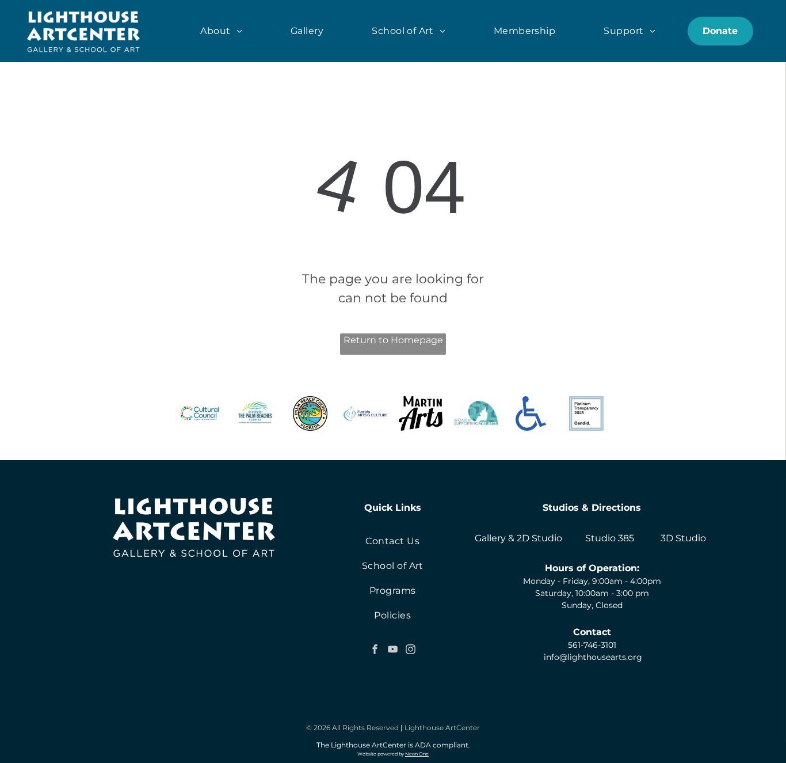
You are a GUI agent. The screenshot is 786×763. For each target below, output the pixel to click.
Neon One (417, 754)
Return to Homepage (393, 340)
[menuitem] (221, 31)
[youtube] (392, 650)
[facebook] (374, 650)
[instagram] (410, 650)
